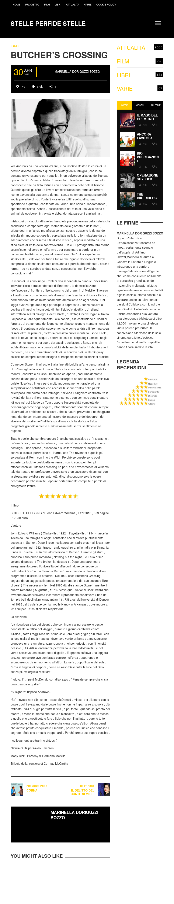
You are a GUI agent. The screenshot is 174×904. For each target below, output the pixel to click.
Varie (139, 88)
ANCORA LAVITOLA (145, 136)
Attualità (139, 47)
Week (124, 105)
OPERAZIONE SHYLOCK (147, 177)
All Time (156, 105)
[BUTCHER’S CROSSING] (60, 128)
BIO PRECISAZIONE (148, 157)
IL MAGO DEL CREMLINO (147, 117)
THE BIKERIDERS (147, 196)
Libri (15, 46)
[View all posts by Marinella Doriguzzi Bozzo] (46, 72)
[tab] (124, 105)
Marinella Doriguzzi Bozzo (77, 71)
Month (140, 105)
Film (139, 61)
